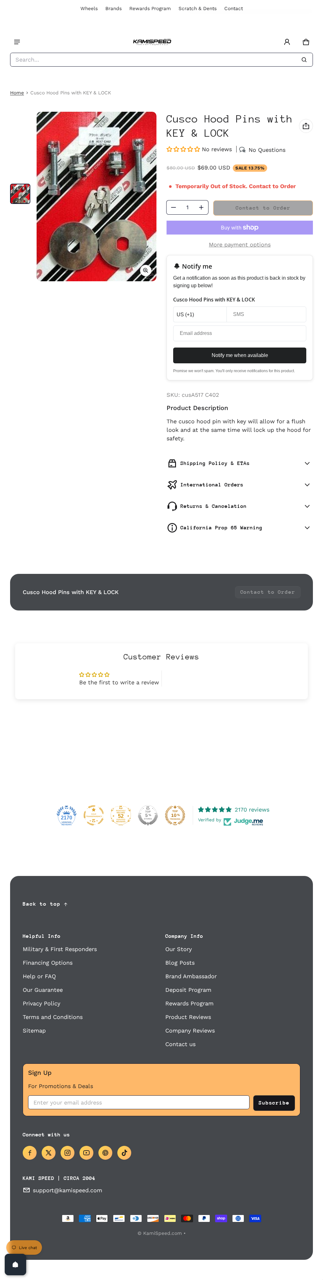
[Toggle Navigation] (17, 42)
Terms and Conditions (53, 1017)
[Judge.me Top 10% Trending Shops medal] (175, 815)
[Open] (15, 1264)
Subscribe (274, 1103)
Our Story (178, 949)
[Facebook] (30, 1153)
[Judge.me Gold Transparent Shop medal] (94, 815)
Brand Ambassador (191, 976)
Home (17, 93)
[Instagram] (67, 1153)
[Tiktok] (124, 1153)
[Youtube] (86, 1153)
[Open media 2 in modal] (96, 196)
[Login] (287, 42)
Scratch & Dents (198, 8)
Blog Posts (180, 962)
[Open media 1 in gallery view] (20, 194)
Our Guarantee (43, 989)
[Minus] (173, 207)
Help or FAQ (39, 976)
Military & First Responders (60, 949)
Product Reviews (188, 1017)
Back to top (42, 904)
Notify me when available (240, 355)
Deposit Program (188, 989)
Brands (113, 8)
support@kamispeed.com (67, 1190)
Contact (233, 8)
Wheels (89, 8)
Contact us (180, 1044)
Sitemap (34, 1030)
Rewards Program (150, 8)
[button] (306, 42)
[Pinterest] (105, 1153)
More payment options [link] (240, 244)
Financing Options (48, 962)
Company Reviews (190, 1030)
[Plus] (201, 207)
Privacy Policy (41, 1003)
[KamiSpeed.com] (152, 42)
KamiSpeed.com (162, 1233)
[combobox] (161, 60)
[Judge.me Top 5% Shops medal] (148, 815)
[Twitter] (49, 1153)
